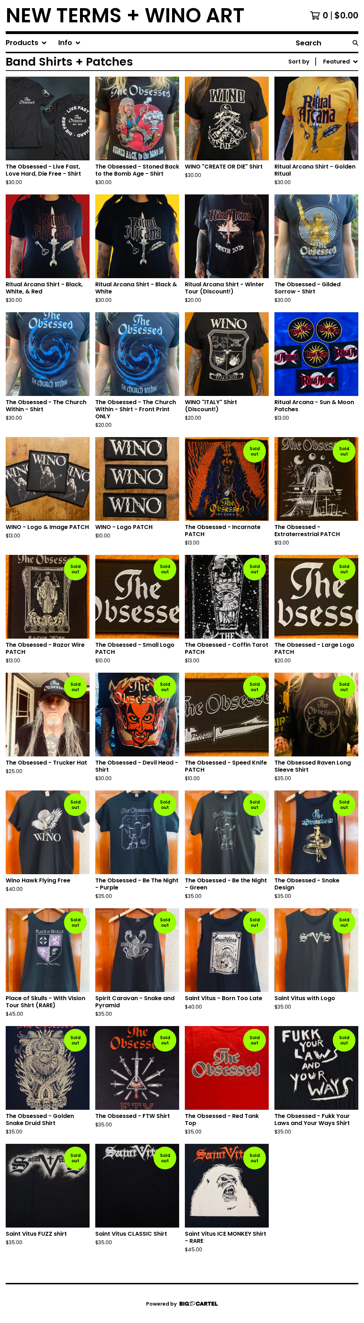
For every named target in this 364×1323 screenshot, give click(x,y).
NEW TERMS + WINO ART (125, 16)
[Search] (355, 43)
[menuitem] (26, 43)
